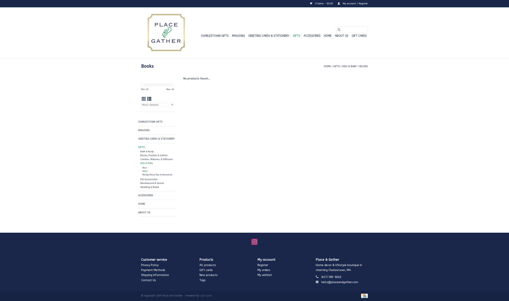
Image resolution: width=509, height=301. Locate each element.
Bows (144, 168)
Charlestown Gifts (215, 36)
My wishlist (264, 275)
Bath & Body (147, 151)
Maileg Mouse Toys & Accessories (157, 175)
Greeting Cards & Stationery (268, 36)
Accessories (312, 36)
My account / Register (355, 3)
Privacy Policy (150, 265)
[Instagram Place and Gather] (254, 242)
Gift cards (359, 36)
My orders (263, 270)
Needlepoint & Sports (152, 183)
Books (363, 66)
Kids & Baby (349, 66)
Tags (202, 280)
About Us (341, 36)
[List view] (149, 99)
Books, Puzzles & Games (154, 155)
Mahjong (238, 36)
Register (262, 265)
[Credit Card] (364, 295)
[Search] (339, 30)
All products (207, 265)
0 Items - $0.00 (324, 3)
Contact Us (148, 280)
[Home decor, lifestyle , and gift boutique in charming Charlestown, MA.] (165, 32)
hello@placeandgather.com (339, 282)
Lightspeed (206, 295)
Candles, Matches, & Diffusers (156, 159)
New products (208, 275)
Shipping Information (155, 275)
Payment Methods (153, 270)
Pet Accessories (149, 179)
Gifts (296, 36)
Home (327, 36)
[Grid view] (144, 99)
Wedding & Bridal (149, 187)
